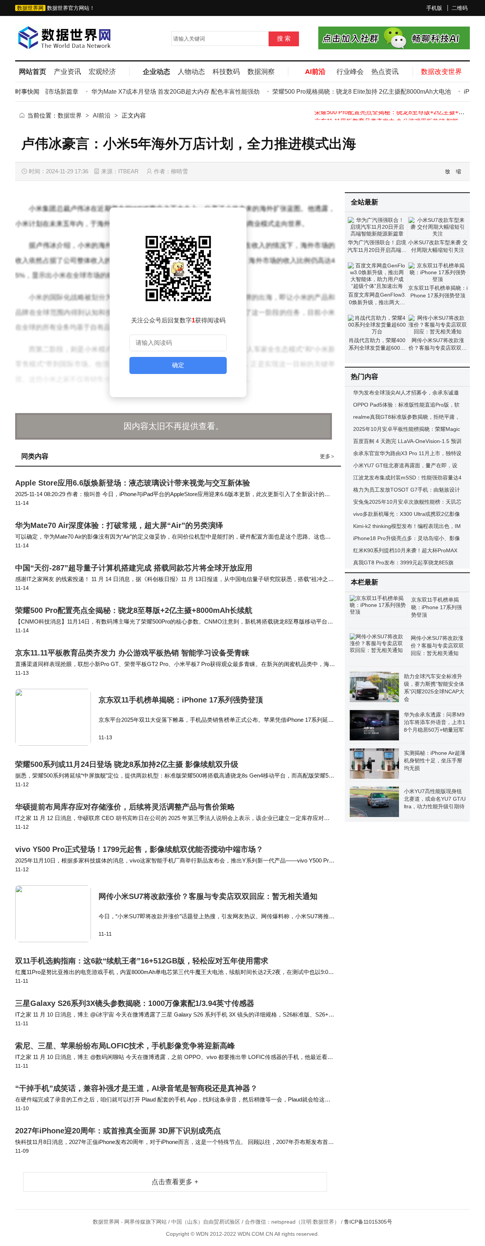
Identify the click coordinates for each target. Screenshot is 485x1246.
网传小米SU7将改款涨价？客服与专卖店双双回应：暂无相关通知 (208, 896)
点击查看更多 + (175, 1182)
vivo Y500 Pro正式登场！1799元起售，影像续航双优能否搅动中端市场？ (139, 849)
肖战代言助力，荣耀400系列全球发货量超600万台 (377, 347)
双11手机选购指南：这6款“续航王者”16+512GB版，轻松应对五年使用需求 (141, 961)
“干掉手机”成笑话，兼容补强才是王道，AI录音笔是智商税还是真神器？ (136, 1088)
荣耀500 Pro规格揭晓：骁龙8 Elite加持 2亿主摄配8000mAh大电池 (349, 91)
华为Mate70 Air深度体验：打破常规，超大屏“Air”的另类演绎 (119, 525)
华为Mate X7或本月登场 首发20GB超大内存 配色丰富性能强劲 (162, 91)
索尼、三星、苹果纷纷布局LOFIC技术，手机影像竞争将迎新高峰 (125, 1046)
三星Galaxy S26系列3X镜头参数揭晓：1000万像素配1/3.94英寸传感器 (134, 1003)
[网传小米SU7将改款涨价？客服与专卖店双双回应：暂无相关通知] (57, 913)
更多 (327, 456)
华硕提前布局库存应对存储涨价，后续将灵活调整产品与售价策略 (125, 807)
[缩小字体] (459, 171)
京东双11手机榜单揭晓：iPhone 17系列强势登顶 (181, 700)
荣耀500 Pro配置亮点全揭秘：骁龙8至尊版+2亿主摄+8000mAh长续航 (133, 610)
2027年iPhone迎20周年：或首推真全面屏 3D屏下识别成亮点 (118, 1131)
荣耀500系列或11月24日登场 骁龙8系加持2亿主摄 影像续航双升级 (126, 764)
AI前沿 (102, 115)
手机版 (434, 8)
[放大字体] (448, 171)
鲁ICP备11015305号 (368, 1222)
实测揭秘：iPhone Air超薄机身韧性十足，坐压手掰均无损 (434, 760)
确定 (178, 365)
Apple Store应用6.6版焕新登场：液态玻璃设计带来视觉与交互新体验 (132, 483)
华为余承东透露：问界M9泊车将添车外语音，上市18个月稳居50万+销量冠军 (434, 722)
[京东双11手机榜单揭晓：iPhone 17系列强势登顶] (57, 717)
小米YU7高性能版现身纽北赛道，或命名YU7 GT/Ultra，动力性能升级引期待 (435, 798)
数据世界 (70, 115)
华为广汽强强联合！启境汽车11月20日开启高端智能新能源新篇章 (377, 250)
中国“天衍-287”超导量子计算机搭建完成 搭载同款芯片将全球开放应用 (133, 568)
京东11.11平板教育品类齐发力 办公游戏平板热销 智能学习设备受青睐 (132, 653)
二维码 (460, 8)
